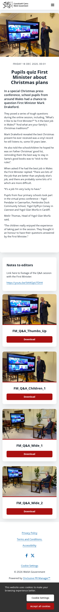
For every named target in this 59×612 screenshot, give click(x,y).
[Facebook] (26, 555)
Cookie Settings (29, 565)
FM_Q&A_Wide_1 (29, 445)
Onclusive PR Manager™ (36, 578)
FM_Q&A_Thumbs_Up (29, 331)
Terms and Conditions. (29, 539)
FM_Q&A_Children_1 (30, 388)
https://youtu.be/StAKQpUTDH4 (25, 282)
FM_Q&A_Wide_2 (29, 503)
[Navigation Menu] (52, 4)
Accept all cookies (40, 606)
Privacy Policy (29, 532)
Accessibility (29, 545)
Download (29, 339)
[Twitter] (32, 555)
